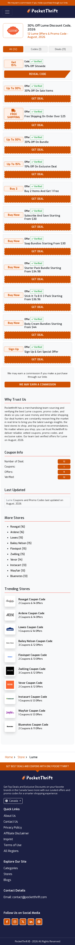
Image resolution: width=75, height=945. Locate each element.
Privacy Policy (13, 827)
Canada (14, 801)
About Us (10, 816)
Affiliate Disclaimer (16, 833)
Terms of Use (12, 845)
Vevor (16, 559)
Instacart (18, 565)
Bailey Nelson (20, 543)
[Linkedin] (31, 922)
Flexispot (18, 548)
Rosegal (17, 526)
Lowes (16, 537)
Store (21, 757)
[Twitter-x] (23, 922)
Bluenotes (18, 576)
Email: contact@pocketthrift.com (25, 897)
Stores (8, 874)
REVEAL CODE (37, 74)
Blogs (7, 880)
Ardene (17, 532)
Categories (11, 868)
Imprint (8, 839)
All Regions (11, 851)
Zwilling (17, 554)
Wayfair (17, 570)
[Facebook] (7, 922)
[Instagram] (15, 922)
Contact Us (11, 822)
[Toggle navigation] (7, 12)
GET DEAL (37, 98)
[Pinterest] (39, 922)
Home (9, 757)
